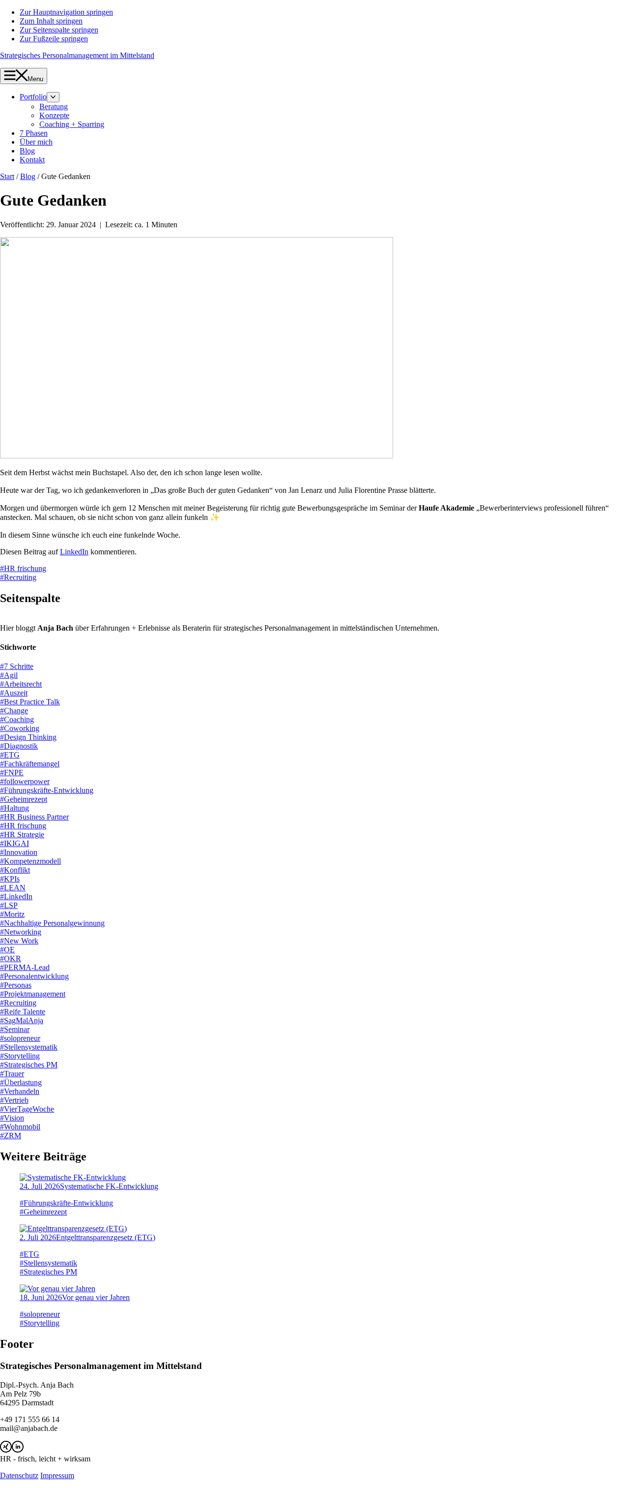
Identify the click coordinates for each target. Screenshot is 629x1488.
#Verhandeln (19, 1091)
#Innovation (18, 852)
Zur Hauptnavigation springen (66, 12)
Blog (27, 151)
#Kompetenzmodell (30, 861)
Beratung (53, 106)
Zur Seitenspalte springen (59, 30)
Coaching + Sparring (71, 124)
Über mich (36, 142)
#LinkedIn (16, 896)
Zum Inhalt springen (51, 21)
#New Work (19, 941)
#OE (7, 949)
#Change (14, 710)
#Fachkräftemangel (29, 763)
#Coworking (19, 728)
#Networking (20, 932)
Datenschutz (19, 1475)
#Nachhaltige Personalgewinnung (52, 923)
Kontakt (32, 159)
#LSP (9, 905)
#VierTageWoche (27, 1109)
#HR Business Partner (34, 817)
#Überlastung (21, 1082)
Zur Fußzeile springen (54, 38)
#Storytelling (20, 1056)
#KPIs (10, 879)
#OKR (10, 958)
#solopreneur (20, 1038)
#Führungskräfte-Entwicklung (46, 790)
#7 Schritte (16, 666)
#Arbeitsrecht (21, 684)
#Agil (9, 675)
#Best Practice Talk (30, 702)
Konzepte (54, 115)
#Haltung (14, 808)
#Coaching (17, 719)
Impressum (57, 1475)
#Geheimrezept (23, 799)
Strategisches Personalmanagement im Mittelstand (77, 55)
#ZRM (10, 1135)
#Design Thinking (28, 737)
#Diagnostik (19, 746)
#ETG (10, 755)
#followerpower (25, 781)
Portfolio (33, 96)
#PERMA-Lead (25, 967)
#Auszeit (14, 693)
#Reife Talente (22, 1011)
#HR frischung (23, 568)
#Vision (12, 1118)
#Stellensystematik (28, 1047)
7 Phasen (34, 133)
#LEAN (13, 887)
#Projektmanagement (32, 994)
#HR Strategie (22, 834)
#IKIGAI (14, 843)
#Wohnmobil (20, 1127)
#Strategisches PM (28, 1065)
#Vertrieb (14, 1100)
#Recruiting (18, 577)
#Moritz (12, 914)
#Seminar (14, 1029)
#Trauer (12, 1073)
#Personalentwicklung (34, 976)
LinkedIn (74, 551)
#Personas (15, 985)
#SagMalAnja (21, 1020)
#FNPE (12, 772)
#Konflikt (15, 870)
